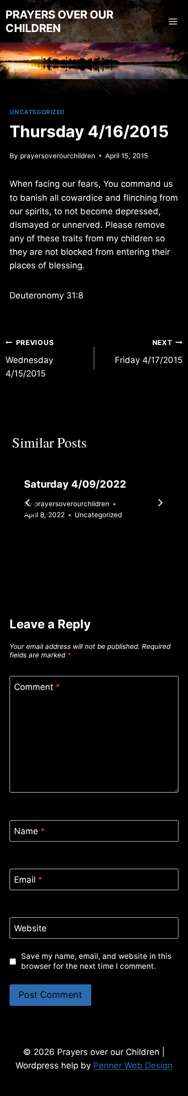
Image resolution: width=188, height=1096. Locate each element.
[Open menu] (173, 21)
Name (29, 831)
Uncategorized (37, 112)
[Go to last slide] (28, 503)
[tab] (74, 549)
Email (28, 880)
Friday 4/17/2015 (148, 351)
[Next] (160, 503)
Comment (37, 687)
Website (30, 928)
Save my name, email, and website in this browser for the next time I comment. (96, 961)
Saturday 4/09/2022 (75, 484)
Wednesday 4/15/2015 (30, 358)
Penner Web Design (132, 1065)
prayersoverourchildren (57, 156)
